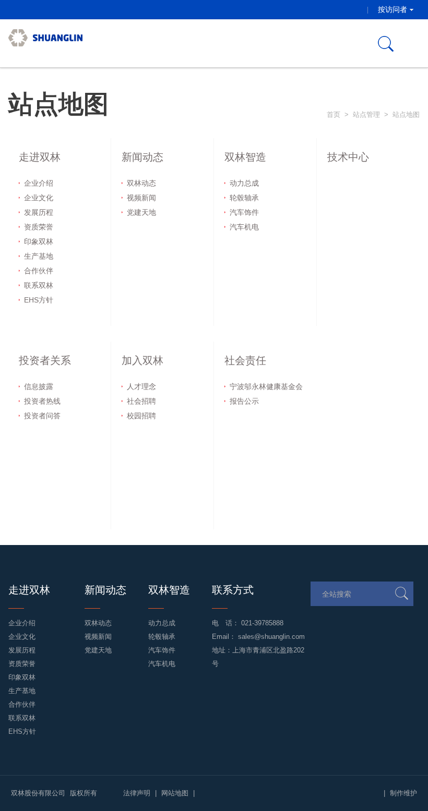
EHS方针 (38, 300)
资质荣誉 (38, 227)
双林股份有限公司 (38, 793)
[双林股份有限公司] (45, 43)
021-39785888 (262, 623)
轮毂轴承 (244, 197)
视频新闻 (141, 197)
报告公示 (244, 401)
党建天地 (141, 212)
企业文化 (38, 197)
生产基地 (38, 256)
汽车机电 (244, 227)
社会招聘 (141, 401)
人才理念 (141, 386)
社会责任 (245, 360)
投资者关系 (45, 360)
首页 (333, 114)
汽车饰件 (244, 212)
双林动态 (141, 183)
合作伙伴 (38, 271)
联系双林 (38, 285)
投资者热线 (42, 401)
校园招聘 (141, 415)
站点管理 (366, 114)
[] (401, 593)
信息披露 (38, 386)
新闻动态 (142, 157)
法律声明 (136, 793)
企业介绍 (38, 183)
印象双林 (38, 241)
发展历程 (38, 212)
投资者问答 (42, 415)
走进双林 (40, 157)
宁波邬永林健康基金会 (266, 386)
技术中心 (348, 157)
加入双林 (142, 360)
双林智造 (245, 157)
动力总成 (244, 183)
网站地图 (174, 793)
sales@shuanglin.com (271, 636)
